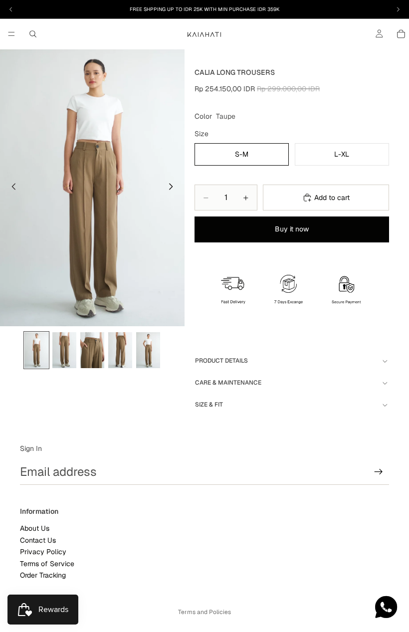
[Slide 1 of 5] (36, 350)
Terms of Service (47, 563)
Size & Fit (209, 405)
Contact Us (38, 540)
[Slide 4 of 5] (120, 350)
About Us (34, 528)
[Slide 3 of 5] (92, 350)
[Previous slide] (11, 188)
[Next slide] (174, 188)
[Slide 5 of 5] (148, 350)
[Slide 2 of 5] (64, 350)
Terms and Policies (204, 612)
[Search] (33, 34)
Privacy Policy (43, 551)
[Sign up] (378, 471)
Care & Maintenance (228, 383)
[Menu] (11, 33)
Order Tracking (43, 575)
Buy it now (292, 228)
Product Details (221, 361)
